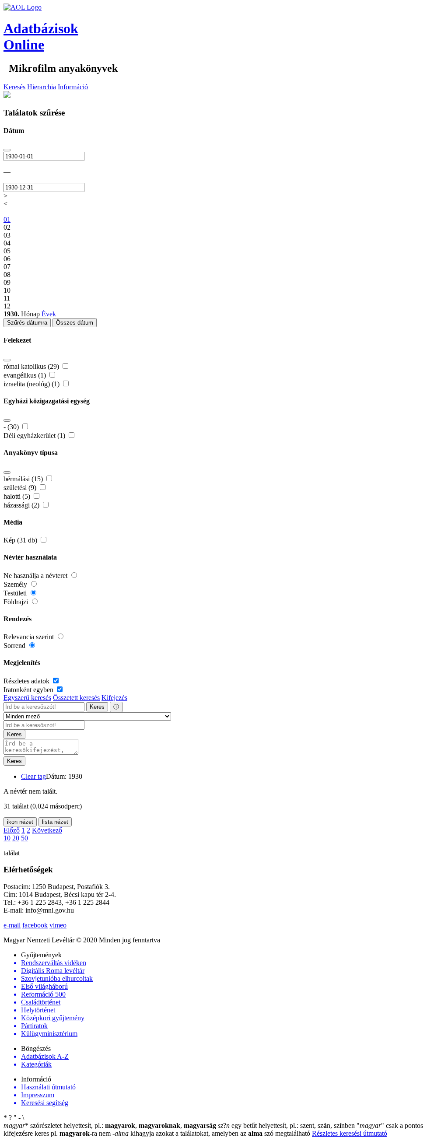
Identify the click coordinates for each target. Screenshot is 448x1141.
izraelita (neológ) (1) (32, 384)
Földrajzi (17, 602)
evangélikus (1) (26, 375)
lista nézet (55, 822)
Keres (97, 707)
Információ (73, 87)
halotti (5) (18, 496)
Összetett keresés (76, 697)
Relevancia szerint (30, 636)
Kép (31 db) (21, 540)
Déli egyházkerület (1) (35, 435)
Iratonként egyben (29, 689)
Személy (16, 584)
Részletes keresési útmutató (349, 1133)
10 (7, 838)
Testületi (16, 593)
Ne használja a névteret (36, 575)
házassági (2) (22, 505)
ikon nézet (20, 822)
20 (15, 838)
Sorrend (15, 645)
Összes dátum (74, 322)
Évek (49, 314)
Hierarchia (41, 87)
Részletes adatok (27, 681)
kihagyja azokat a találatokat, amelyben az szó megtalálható (212, 1133)
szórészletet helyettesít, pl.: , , (110, 1125)
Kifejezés (114, 697)
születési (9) (21, 487)
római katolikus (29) (32, 366)
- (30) (12, 426)
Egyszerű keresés (27, 697)
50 (24, 838)
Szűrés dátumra (27, 322)
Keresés (14, 87)
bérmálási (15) (24, 479)
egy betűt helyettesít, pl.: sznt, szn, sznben (287, 1125)
